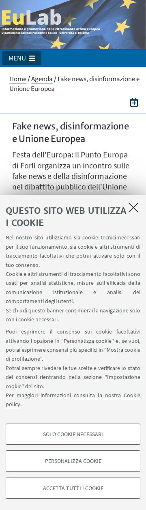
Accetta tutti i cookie (73, 488)
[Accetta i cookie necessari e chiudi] (133, 207)
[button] (21, 58)
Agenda (42, 78)
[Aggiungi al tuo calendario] (134, 102)
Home (17, 78)
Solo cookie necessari (73, 434)
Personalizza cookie (73, 461)
